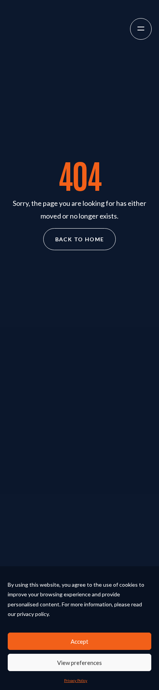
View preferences (79, 662)
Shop (79, 552)
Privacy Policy (75, 680)
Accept (79, 641)
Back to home (79, 239)
